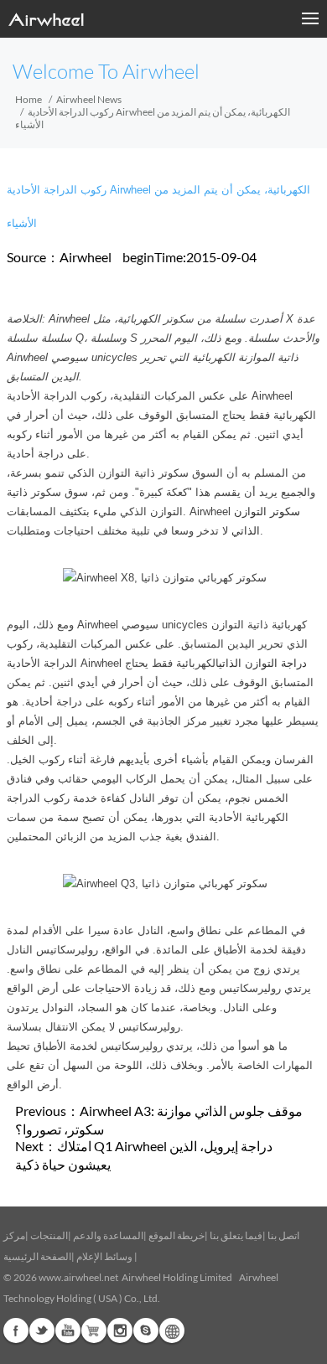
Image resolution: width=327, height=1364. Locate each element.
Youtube (67, 1330)
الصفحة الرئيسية (37, 1256)
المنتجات (49, 1235)
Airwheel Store (93, 1330)
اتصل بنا (283, 1235)
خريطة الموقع (176, 1235)
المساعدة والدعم (108, 1235)
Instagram (119, 1330)
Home (28, 99)
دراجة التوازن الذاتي (263, 663)
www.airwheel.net (78, 1277)
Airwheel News (89, 99)
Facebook (16, 1330)
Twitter (41, 1330)
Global (171, 1330)
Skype (145, 1330)
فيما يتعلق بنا (236, 1235)
